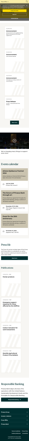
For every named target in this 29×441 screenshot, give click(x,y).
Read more (14, 258)
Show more (14, 122)
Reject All (14, 14)
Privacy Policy (25, 431)
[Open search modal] (27, 1)
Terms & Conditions (16, 431)
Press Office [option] (4, 1)
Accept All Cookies (14, 10)
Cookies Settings (14, 18)
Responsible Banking (13, 399)
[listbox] (4, 1)
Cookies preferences (16, 433)
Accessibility (25, 433)
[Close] (26, 5)
